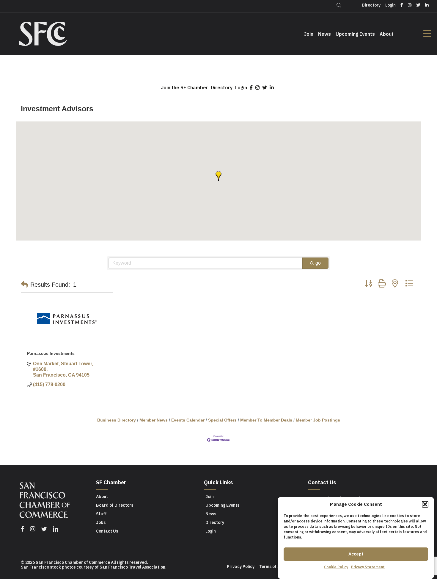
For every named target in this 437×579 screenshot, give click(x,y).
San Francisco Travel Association (132, 567)
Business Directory (116, 420)
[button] (425, 504)
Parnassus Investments (51, 353)
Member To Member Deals (266, 420)
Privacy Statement (368, 567)
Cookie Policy (336, 567)
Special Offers (222, 420)
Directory (221, 87)
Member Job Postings (318, 420)
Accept (356, 554)
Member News (153, 420)
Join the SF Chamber (184, 87)
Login (241, 87)
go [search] (318, 263)
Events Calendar (188, 420)
